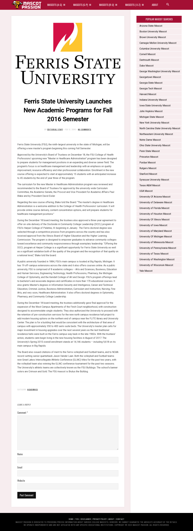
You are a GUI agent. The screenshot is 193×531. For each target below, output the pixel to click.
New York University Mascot (154, 122)
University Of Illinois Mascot (154, 219)
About (155, 5)
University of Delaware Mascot (155, 202)
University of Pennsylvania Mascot (157, 248)
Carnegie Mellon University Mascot (157, 43)
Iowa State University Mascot (155, 105)
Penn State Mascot (149, 151)
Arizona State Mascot (150, 25)
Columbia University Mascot (154, 48)
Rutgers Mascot (147, 168)
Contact (120, 519)
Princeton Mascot (148, 156)
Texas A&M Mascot (149, 185)
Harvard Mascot (147, 94)
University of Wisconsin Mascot (156, 265)
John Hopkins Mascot (151, 111)
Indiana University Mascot (153, 99)
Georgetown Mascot (150, 77)
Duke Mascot (146, 65)
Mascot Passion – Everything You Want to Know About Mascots (26, 4)
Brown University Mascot (152, 37)
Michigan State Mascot (151, 117)
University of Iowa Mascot (153, 225)
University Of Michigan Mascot (155, 236)
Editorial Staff (55, 129)
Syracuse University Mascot (154, 179)
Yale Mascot (145, 270)
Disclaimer (86, 519)
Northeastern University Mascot (156, 134)
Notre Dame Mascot (150, 139)
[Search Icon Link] (168, 5)
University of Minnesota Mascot (156, 242)
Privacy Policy (100, 519)
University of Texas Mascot (153, 253)
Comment (22, 412)
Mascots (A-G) (54, 5)
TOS (77, 519)
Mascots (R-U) (106, 5)
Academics (32, 389)
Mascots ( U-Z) (132, 5)
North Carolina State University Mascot (159, 128)
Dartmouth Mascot (149, 60)
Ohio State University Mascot (154, 145)
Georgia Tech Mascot (150, 88)
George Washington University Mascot (159, 71)
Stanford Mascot (148, 174)
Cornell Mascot (147, 54)
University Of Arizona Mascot (154, 196)
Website (21, 480)
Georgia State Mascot (150, 82)
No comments (84, 129)
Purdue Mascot (147, 162)
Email (19, 467)
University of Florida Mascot (154, 208)
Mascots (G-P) (80, 5)
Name (20, 454)
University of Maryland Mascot (155, 231)
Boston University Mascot (153, 31)
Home (71, 519)
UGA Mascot (146, 191)
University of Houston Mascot (155, 213)
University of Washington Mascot (156, 259)
